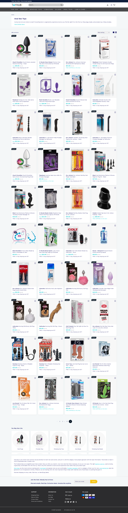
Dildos (58, 9)
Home (12, 14)
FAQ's (49, 501)
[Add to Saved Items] (35, 36)
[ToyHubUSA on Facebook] (68, 502)
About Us (50, 495)
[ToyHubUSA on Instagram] (65, 502)
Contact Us (51, 499)
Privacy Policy (34, 499)
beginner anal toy (99, 464)
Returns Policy (35, 497)
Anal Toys (68, 9)
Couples (23, 9)
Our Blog (50, 497)
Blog (89, 9)
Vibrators (48, 9)
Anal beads (43, 468)
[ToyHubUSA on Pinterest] (73, 502)
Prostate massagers (72, 468)
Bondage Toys (36, 9)
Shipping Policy (35, 495)
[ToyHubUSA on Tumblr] (76, 502)
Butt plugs (16, 468)
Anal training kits (104, 468)
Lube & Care (80, 9)
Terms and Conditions (36, 501)
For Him (14, 9)
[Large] (113, 32)
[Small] (116, 32)
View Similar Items (19, 24)
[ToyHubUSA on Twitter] (71, 502)
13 (67, 421)
